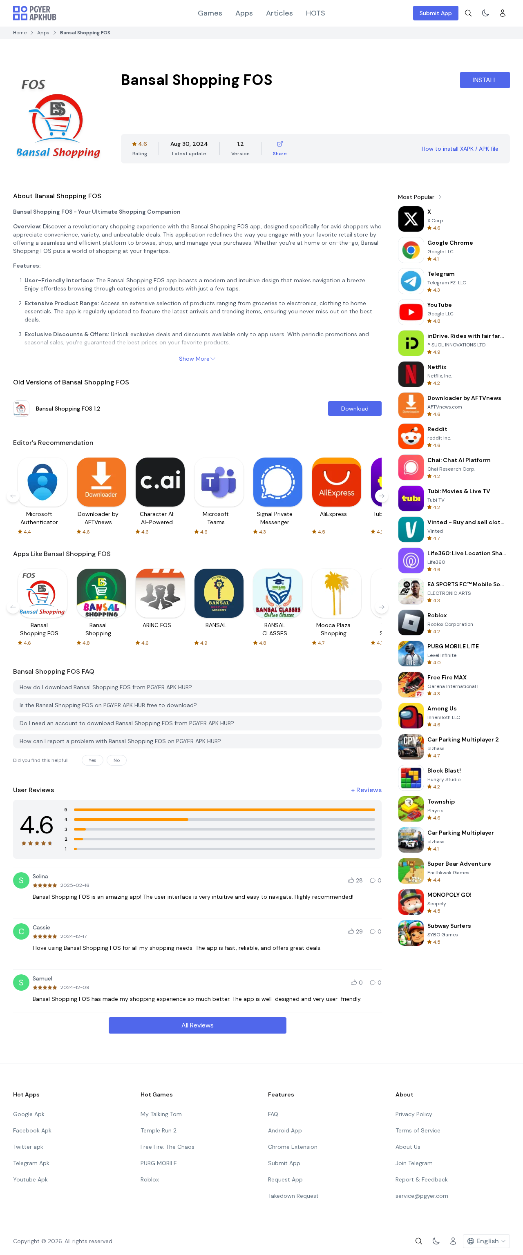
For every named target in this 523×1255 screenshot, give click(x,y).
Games (210, 13)
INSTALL (485, 80)
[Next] (381, 495)
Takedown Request (293, 1195)
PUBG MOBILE (159, 1163)
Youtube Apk (30, 1179)
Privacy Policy (414, 1114)
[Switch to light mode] (485, 13)
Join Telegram (414, 1163)
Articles (279, 13)
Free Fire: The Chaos (167, 1146)
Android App (285, 1130)
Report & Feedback (422, 1179)
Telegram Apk (31, 1163)
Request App (285, 1179)
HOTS (315, 13)
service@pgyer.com (422, 1195)
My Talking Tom (161, 1114)
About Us (408, 1146)
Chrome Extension (292, 1146)
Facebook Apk (32, 1130)
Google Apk (29, 1114)
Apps (244, 13)
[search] (468, 13)
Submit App (436, 13)
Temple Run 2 (159, 1130)
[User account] (502, 13)
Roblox (150, 1179)
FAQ (273, 1114)
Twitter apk (28, 1146)
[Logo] (34, 13)
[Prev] (13, 495)
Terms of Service (418, 1130)
